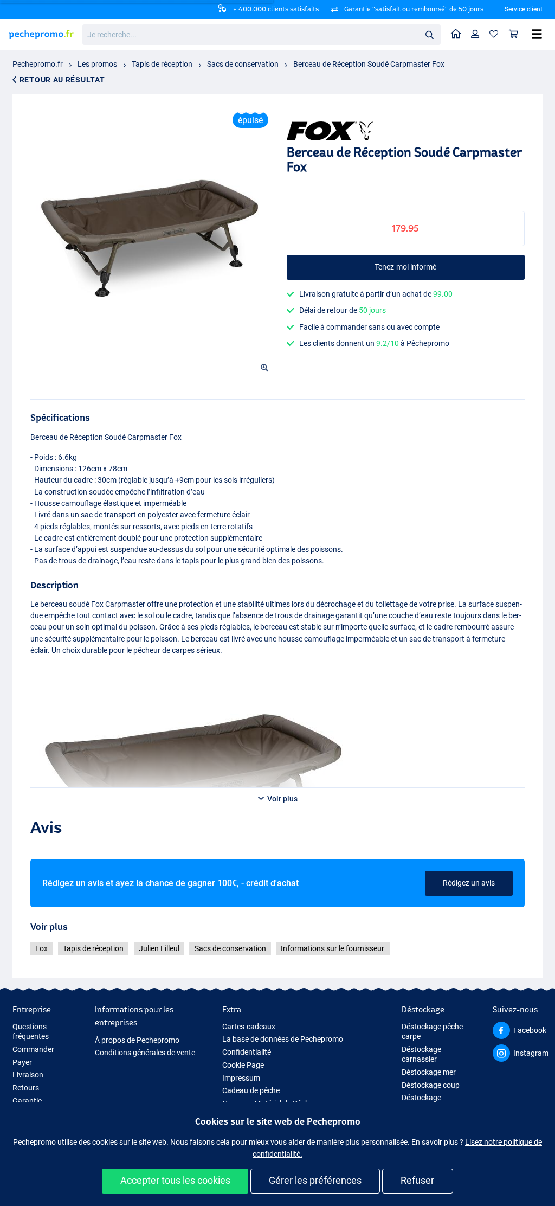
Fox (41, 948)
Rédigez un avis (469, 882)
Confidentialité (246, 1052)
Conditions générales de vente (145, 1052)
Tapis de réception (162, 64)
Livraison (27, 1074)
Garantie (27, 1100)
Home (456, 34)
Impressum (241, 1078)
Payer (22, 1062)
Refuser (417, 1180)
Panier (514, 34)
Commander (33, 1049)
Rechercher (429, 34)
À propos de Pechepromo (137, 1040)
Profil (475, 34)
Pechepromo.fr (37, 64)
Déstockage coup (431, 1085)
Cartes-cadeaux (248, 1026)
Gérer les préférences (315, 1180)
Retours (25, 1087)
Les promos (97, 64)
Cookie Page (243, 1065)
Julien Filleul (159, 948)
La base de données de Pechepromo (282, 1039)
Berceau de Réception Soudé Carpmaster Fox (368, 64)
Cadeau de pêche (251, 1090)
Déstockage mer (429, 1072)
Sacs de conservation (243, 64)
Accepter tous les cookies (175, 1180)
